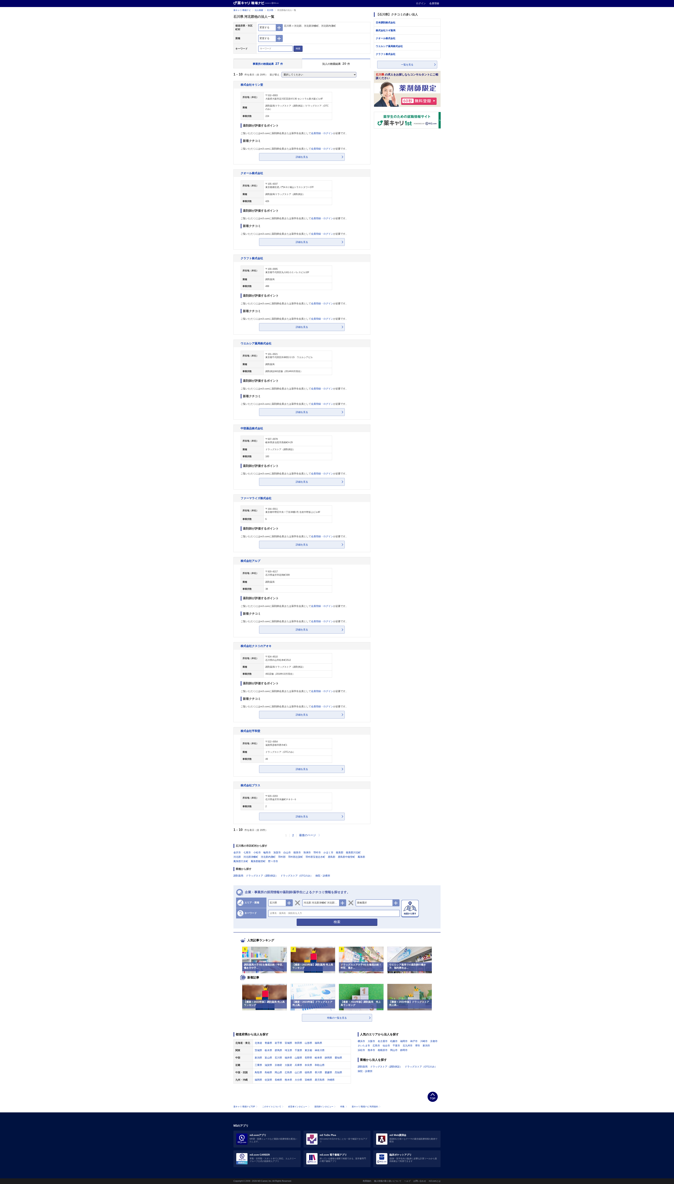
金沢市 (237, 852)
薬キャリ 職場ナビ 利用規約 (365, 1106)
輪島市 (267, 852)
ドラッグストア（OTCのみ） (296, 875)
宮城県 (288, 1042)
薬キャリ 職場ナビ (242, 10)
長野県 (308, 1057)
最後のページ (307, 835)
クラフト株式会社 (252, 258)
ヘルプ (407, 1181)
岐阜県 (318, 1057)
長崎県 (278, 1079)
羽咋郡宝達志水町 (315, 856)
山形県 (308, 1042)
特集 (342, 1106)
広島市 (376, 1045)
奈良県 (308, 1065)
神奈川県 (320, 1050)
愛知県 (338, 1057)
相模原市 (383, 1050)
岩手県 (278, 1042)
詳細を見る (302, 157)
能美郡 (339, 852)
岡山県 (278, 1072)
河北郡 (237, 856)
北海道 (258, 1042)
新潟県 (258, 1057)
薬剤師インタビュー (323, 1106)
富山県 (268, 1057)
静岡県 (328, 1057)
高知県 (338, 1072)
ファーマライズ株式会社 (256, 498)
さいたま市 (364, 1045)
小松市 (257, 852)
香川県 (318, 1072)
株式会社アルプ (250, 560)
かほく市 (328, 852)
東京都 (308, 1050)
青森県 (268, 1042)
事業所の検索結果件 (268, 63)
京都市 (434, 1041)
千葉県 (298, 1050)
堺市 (417, 1045)
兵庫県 (298, 1065)
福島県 (318, 1042)
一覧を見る (407, 64)
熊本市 (371, 1050)
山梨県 (298, 1057)
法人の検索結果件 (336, 63)
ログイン (421, 3)
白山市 (287, 852)
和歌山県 (320, 1065)
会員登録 (434, 3)
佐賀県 (268, 1079)
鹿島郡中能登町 (346, 856)
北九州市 (407, 1045)
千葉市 (396, 1045)
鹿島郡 (331, 856)
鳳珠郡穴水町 (240, 861)
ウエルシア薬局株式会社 (256, 343)
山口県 (298, 1072)
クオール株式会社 (252, 173)
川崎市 (424, 1041)
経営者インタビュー (297, 1106)
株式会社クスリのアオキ (256, 645)
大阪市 (371, 1041)
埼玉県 (288, 1050)
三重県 (258, 1065)
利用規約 (367, 1181)
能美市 (297, 852)
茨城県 (258, 1050)
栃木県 (268, 1050)
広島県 (288, 1072)
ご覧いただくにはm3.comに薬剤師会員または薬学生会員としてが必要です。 (294, 133)
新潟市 (426, 1045)
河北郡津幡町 (250, 856)
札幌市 (394, 1041)
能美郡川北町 (353, 852)
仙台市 (386, 1045)
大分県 (298, 1079)
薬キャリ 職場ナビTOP (244, 1106)
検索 (298, 48)
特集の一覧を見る (337, 1017)
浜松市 (361, 1050)
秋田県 (298, 1042)
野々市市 (273, 861)
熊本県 (288, 1079)
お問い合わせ (419, 1181)
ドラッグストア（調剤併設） (262, 875)
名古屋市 (383, 1041)
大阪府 (288, 1065)
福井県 (288, 1057)
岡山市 (394, 1050)
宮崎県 (308, 1079)
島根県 (268, 1072)
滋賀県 (268, 1065)
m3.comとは (435, 1181)
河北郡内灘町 (268, 856)
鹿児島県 (320, 1079)
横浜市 (361, 1041)
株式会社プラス (250, 785)
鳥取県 (258, 1072)
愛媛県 (328, 1072)
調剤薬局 (238, 875)
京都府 (278, 1065)
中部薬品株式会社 (252, 428)
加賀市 (277, 852)
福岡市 (404, 1041)
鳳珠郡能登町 (258, 861)
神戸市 (414, 1041)
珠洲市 (307, 852)
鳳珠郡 (361, 856)
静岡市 (404, 1050)
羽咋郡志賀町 (295, 856)
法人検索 (259, 10)
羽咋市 (317, 852)
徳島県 (308, 1072)
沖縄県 (331, 1079)
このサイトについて (271, 1106)
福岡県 (258, 1079)
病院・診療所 (322, 875)
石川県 (270, 10)
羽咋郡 (282, 856)
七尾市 (247, 852)
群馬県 (278, 1050)
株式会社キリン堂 (252, 84)
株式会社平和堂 (250, 730)
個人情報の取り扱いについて (387, 1181)
